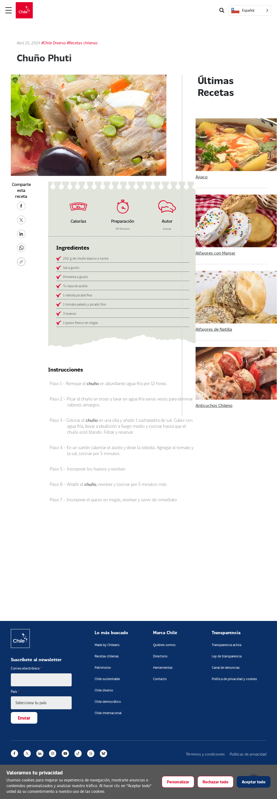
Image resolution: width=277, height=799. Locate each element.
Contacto (160, 679)
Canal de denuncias (226, 668)
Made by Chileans (107, 645)
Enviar (24, 717)
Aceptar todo (253, 782)
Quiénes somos (164, 645)
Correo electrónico (26, 668)
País (15, 691)
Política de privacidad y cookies (234, 679)
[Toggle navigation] (8, 10)
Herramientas (163, 668)
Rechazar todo (215, 782)
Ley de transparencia (227, 656)
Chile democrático (108, 702)
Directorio (160, 656)
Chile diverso (104, 690)
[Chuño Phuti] (21, 205)
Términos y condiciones (205, 754)
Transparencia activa (226, 645)
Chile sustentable (107, 679)
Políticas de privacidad (248, 754)
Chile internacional (108, 713)
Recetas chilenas (107, 656)
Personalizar (178, 782)
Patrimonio (103, 668)
